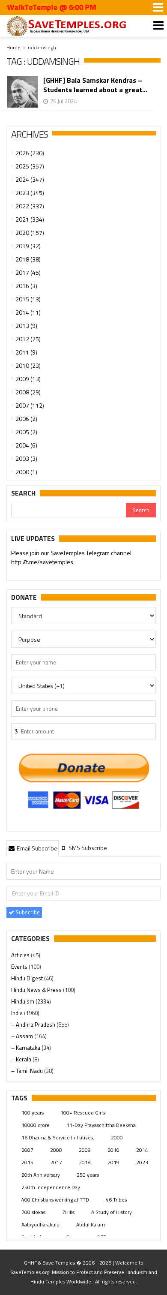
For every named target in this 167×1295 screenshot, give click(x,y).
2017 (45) (28, 272)
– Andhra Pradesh (34, 1024)
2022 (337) (29, 205)
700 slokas (33, 1212)
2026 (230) (29, 152)
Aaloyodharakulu (40, 1224)
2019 (113, 1162)
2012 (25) (28, 338)
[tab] (32, 848)
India (17, 1013)
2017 (56, 1162)
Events (20, 966)
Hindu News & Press (37, 990)
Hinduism (23, 1001)
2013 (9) (26, 325)
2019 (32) (28, 245)
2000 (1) (26, 471)
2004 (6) (26, 445)
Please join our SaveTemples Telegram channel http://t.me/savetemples (71, 557)
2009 (85, 1150)
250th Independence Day (50, 1187)
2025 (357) (29, 166)
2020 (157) (29, 232)
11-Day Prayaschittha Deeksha (101, 1125)
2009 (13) (28, 378)
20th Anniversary (40, 1175)
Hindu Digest (27, 978)
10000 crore (35, 1125)
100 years (32, 1113)
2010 (113, 1150)
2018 (85, 1162)
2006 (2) (26, 418)
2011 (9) (26, 352)
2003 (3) (26, 458)
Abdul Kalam (90, 1224)
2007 (27, 1150)
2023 (142, 1162)
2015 (27, 1162)
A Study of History (111, 1212)
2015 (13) (28, 298)
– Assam (22, 1036)
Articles (21, 955)
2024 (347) (29, 179)
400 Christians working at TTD (55, 1200)
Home (13, 47)
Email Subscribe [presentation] (36, 848)
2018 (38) (28, 259)
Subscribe (27, 912)
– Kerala (22, 1059)
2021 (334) (29, 219)
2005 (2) (26, 431)
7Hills (68, 1212)
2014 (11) (28, 312)
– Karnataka (26, 1047)
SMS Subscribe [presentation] (87, 847)
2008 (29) (28, 392)
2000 (117, 1137)
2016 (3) (26, 285)
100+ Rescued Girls (82, 1113)
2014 (142, 1150)
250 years (88, 1175)
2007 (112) (29, 405)
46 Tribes (116, 1200)
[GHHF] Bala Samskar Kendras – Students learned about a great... (95, 84)
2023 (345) (29, 192)
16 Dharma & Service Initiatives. (57, 1137)
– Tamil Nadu (27, 1071)
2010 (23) (28, 365)
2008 (56, 1150)
